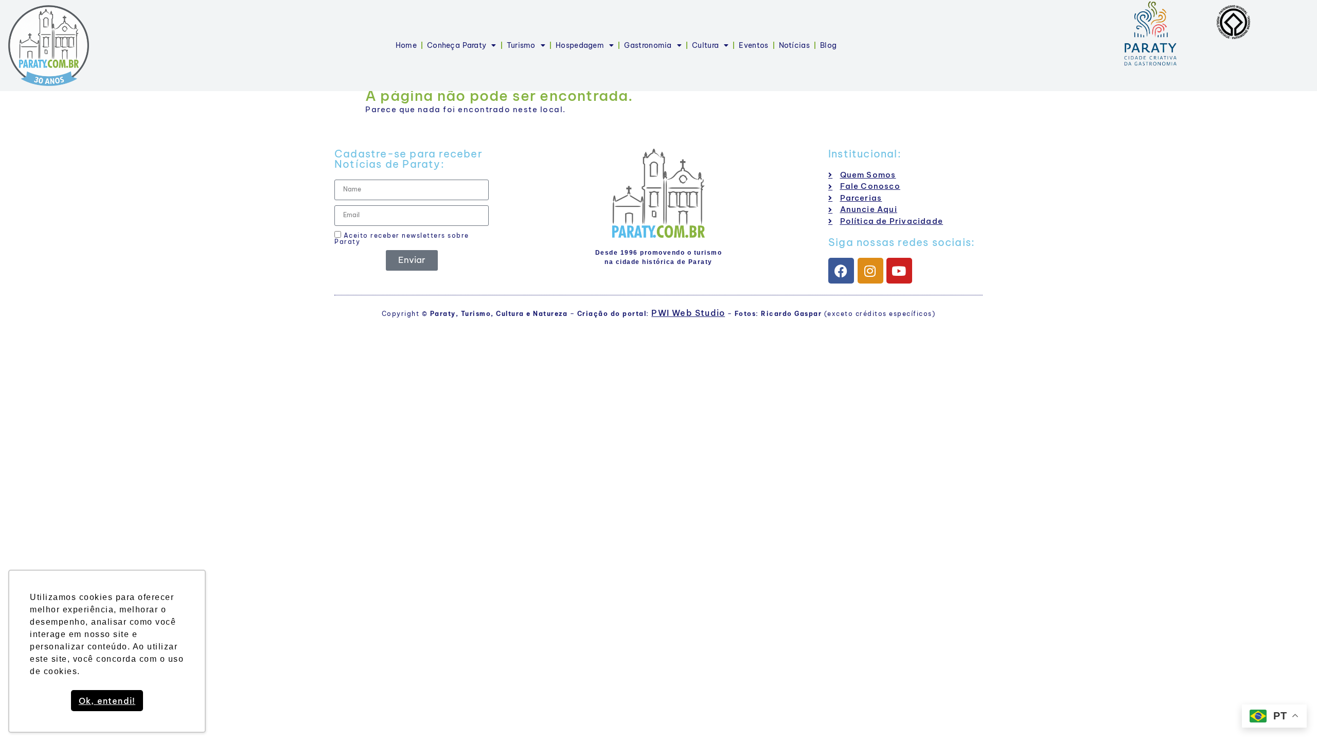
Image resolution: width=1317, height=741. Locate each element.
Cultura (705, 45)
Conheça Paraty (456, 45)
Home (406, 45)
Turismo (521, 45)
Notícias (794, 45)
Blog (828, 45)
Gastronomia (647, 45)
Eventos (753, 45)
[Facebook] (841, 271)
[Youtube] (899, 271)
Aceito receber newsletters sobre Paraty (401, 238)
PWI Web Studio (688, 313)
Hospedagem (580, 45)
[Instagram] (870, 271)
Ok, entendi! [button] (107, 701)
